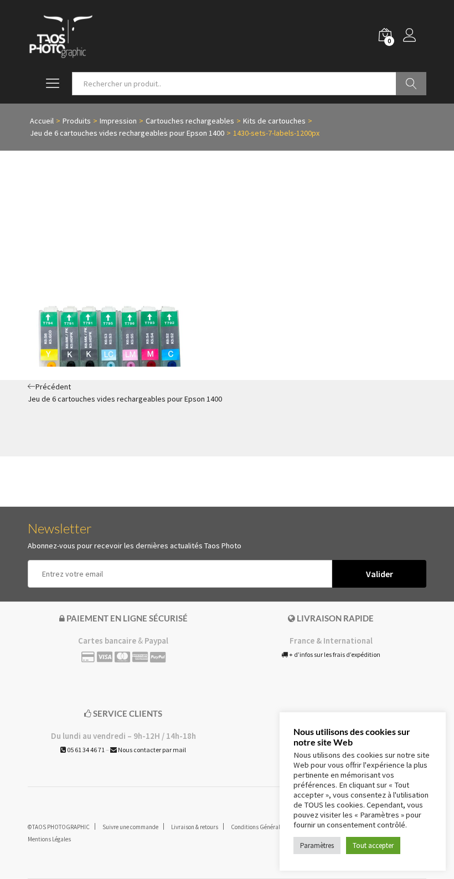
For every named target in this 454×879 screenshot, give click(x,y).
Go (411, 83)
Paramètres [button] (317, 845)
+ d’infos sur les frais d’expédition (334, 654)
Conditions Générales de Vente (269, 827)
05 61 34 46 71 (85, 750)
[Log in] (414, 36)
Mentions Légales (49, 839)
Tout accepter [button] (373, 845)
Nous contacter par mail (151, 750)
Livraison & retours (194, 827)
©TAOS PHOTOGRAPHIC (59, 827)
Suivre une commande (130, 827)
